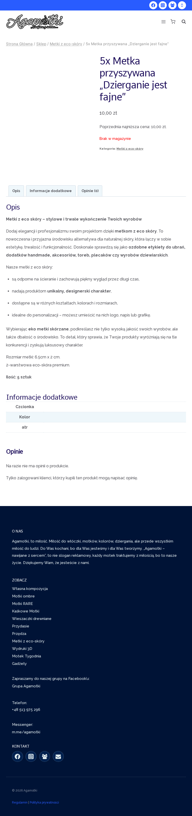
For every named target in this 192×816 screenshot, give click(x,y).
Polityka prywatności (44, 802)
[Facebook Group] (172, 5)
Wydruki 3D (22, 648)
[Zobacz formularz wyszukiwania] (182, 21)
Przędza (19, 633)
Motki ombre (23, 596)
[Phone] (182, 5)
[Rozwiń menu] (163, 21)
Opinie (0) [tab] (90, 191)
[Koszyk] (173, 21)
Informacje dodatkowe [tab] (51, 191)
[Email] (58, 756)
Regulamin (20, 802)
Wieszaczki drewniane (32, 618)
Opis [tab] (16, 191)
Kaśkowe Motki (25, 611)
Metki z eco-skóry (129, 148)
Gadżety (19, 663)
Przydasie (20, 626)
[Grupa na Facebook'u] (44, 756)
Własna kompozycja (30, 588)
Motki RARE (22, 603)
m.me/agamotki (26, 732)
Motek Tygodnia (26, 656)
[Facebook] (153, 5)
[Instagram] (163, 5)
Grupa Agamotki (26, 686)
